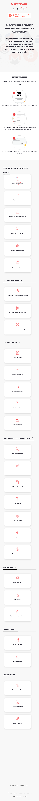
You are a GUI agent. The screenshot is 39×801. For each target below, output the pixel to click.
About (28, 793)
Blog (24, 9)
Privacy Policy (11, 793)
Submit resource (17, 797)
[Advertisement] (19, 755)
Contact (21, 793)
